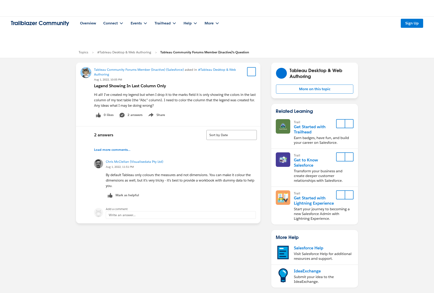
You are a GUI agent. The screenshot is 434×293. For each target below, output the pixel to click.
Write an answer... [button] (122, 215)
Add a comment (117, 209)
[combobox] (231, 135)
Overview (88, 23)
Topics (83, 52)
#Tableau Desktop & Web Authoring (124, 52)
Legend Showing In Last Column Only (130, 85)
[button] (314, 89)
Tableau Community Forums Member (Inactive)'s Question (204, 52)
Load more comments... (112, 150)
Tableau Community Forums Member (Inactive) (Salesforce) (139, 70)
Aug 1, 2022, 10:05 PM (108, 79)
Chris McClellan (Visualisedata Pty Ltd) (134, 162)
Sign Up (412, 23)
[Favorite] (252, 72)
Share (156, 116)
